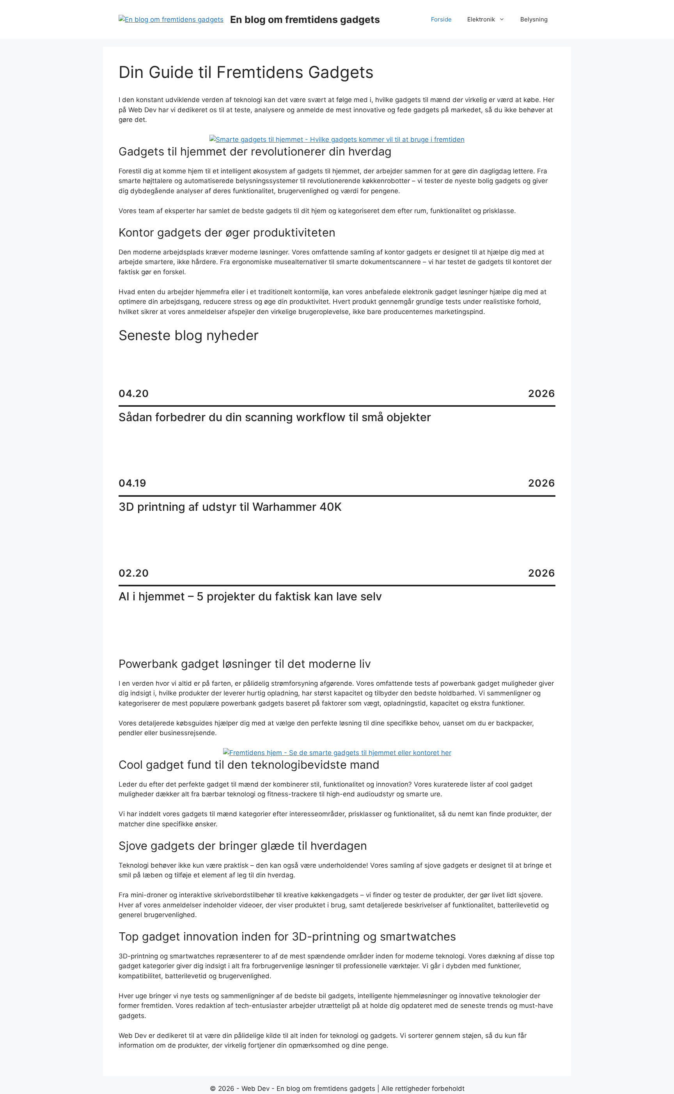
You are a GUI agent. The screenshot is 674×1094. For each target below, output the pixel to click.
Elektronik (481, 19)
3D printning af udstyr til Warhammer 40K (230, 507)
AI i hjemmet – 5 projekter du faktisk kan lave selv (250, 596)
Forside (441, 19)
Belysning (534, 19)
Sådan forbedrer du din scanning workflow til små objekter (275, 417)
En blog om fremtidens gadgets (305, 19)
